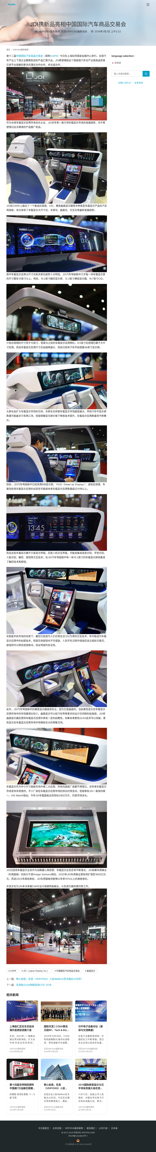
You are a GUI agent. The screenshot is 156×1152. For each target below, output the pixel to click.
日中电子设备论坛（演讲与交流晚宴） (90, 1028)
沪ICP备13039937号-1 (78, 1136)
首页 (8, 50)
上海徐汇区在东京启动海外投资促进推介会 (22, 1028)
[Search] (146, 74)
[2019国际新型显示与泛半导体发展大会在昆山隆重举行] (91, 1069)
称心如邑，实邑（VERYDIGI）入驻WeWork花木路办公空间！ (49, 978)
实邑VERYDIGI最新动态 (74, 31)
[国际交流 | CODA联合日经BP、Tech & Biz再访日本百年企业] (56, 1011)
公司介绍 (103, 1128)
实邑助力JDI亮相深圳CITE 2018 (33, 984)
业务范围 (57, 1128)
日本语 (114, 1128)
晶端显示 (91, 970)
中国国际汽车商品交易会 (29, 55)
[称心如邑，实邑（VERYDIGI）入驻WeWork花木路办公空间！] (56, 1069)
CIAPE (53, 55)
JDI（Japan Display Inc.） (36, 970)
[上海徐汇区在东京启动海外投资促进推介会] (22, 1011)
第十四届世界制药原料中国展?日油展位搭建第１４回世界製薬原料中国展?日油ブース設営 (22, 1086)
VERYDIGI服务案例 (49, 31)
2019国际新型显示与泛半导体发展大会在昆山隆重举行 (91, 1086)
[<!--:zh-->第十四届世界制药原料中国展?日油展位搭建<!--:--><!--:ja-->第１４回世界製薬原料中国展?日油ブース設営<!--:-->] (22, 1069)
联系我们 (91, 1128)
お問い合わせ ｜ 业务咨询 (130, 82)
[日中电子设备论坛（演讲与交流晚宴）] (91, 1011)
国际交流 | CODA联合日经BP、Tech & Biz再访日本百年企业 (56, 1028)
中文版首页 (43, 1128)
